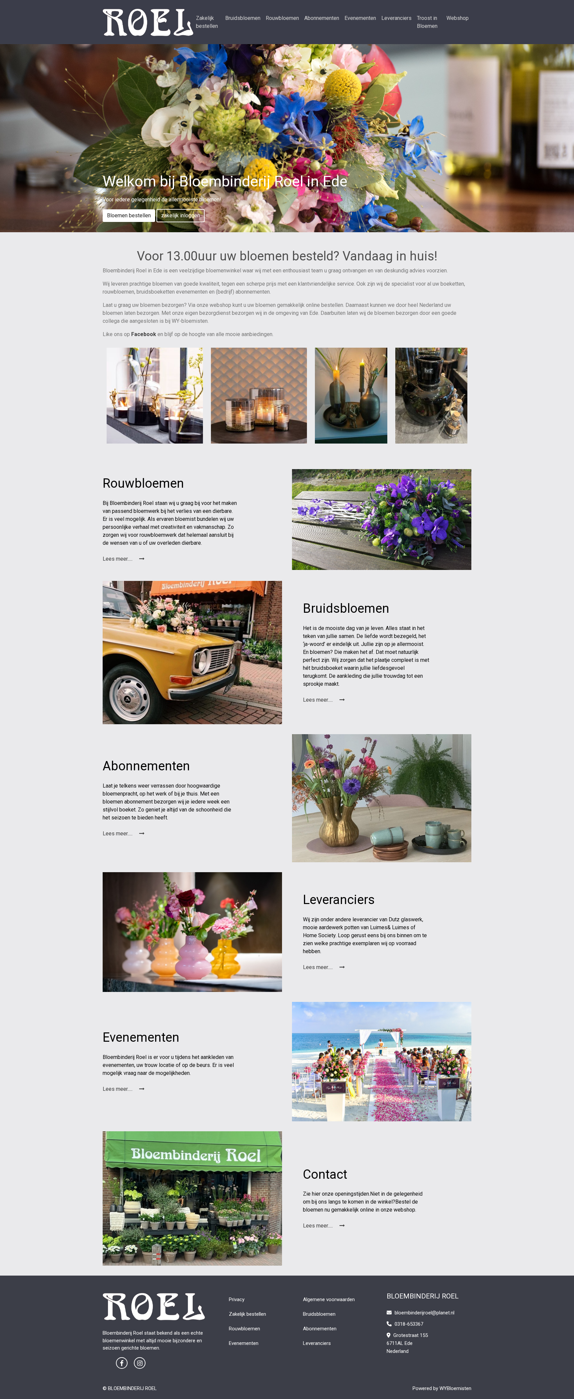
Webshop (457, 18)
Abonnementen (321, 18)
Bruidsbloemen (242, 18)
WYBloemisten (455, 1388)
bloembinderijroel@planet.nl (424, 1313)
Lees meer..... (118, 559)
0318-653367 (408, 1324)
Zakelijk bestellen (207, 22)
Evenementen (360, 18)
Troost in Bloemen (427, 22)
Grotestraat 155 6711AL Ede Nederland (407, 1343)
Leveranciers (396, 18)
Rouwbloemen (282, 18)
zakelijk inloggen (180, 215)
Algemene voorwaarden (329, 1299)
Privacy (236, 1299)
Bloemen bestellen (129, 215)
